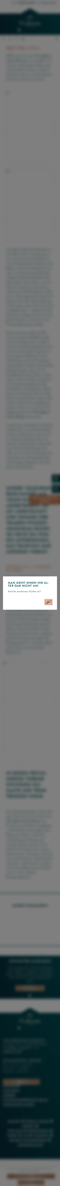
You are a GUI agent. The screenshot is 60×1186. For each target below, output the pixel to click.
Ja (48, 602)
